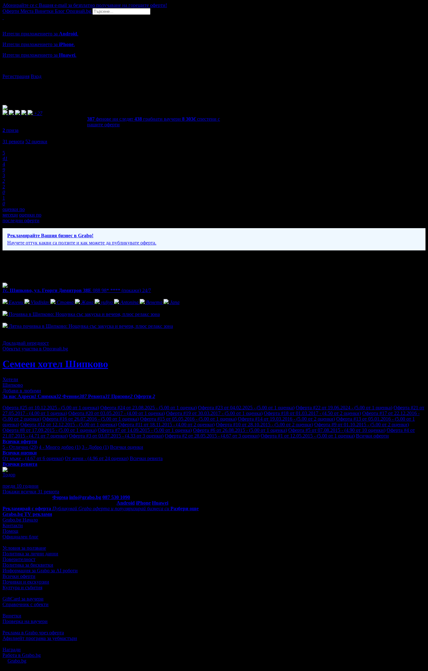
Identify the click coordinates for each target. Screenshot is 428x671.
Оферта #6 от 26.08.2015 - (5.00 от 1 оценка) (240, 430)
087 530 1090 (116, 497)
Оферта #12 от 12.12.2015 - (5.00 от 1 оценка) (68, 424)
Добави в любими (22, 390)
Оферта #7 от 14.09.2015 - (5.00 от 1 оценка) (145, 430)
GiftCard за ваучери (23, 598)
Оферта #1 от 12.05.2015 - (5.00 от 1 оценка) (308, 435)
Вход (36, 76)
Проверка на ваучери (25, 621)
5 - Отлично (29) (20, 447)
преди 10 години (21, 486)
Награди (12, 649)
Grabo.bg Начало (20, 519)
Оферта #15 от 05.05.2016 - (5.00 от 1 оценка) (188, 419)
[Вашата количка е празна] (3, 17)
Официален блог (21, 536)
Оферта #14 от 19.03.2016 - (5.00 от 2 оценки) (286, 419)
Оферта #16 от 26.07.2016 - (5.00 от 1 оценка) (90, 419)
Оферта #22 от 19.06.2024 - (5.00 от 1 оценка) (344, 407)
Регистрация (16, 76)
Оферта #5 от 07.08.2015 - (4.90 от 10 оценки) (336, 430)
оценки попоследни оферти (22, 217)
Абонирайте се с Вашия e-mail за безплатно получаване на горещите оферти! (85, 5)
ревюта (13, 141)
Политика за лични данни (30, 553)
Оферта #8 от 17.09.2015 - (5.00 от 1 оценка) (50, 430)
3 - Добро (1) (95, 447)
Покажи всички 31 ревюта (31, 491)
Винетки (12, 615)
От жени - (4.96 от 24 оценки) (96, 458)
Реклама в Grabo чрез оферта (33, 632)
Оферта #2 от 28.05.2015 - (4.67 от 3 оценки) (212, 435)
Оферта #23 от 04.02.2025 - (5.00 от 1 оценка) (246, 407)
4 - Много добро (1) (60, 447)
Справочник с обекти (26, 604)
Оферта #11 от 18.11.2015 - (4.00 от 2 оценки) (166, 424)
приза (10, 130)
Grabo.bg (17, 660)
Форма (60, 497)
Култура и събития (22, 587)
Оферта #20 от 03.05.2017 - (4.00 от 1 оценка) (116, 413)
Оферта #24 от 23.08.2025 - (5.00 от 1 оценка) (148, 407)
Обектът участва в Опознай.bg (35, 348)
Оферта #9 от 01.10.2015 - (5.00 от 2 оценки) (361, 424)
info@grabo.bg (85, 497)
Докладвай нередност (26, 343)
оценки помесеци (14, 212)
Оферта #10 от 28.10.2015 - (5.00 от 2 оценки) (264, 424)
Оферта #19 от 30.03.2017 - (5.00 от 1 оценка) (214, 413)
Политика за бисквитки (28, 565)
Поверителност (19, 559)
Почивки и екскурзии (26, 582)
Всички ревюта (146, 458)
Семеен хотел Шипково (55, 364)
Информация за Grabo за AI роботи (40, 570)
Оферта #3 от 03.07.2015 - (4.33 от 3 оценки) (116, 435)
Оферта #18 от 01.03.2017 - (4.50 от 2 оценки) (312, 413)
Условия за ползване (24, 548)
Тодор (9, 474)
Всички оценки (126, 447)
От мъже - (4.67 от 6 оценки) (33, 458)
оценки (36, 141)
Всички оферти (372, 435)
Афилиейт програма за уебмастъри (40, 638)
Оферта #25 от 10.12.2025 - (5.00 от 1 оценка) (51, 407)
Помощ (10, 531)
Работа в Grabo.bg (22, 655)
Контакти (13, 525)
